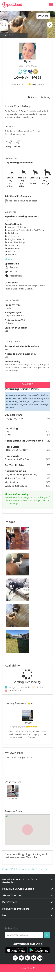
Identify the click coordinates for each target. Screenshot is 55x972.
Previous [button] (5, 25)
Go (47, 935)
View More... (11, 259)
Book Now (26, 968)
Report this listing (40, 97)
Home (5, 869)
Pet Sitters (17, 869)
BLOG (40, 958)
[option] (27, 24)
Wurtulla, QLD (32, 869)
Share (44, 15)
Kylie (45, 869)
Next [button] (50, 25)
